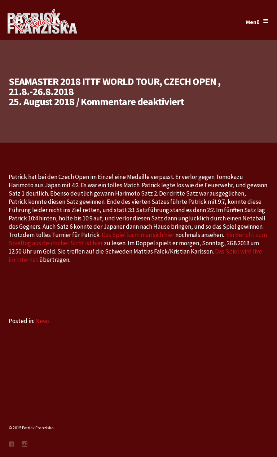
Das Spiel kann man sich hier (138, 235)
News (42, 321)
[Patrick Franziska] (43, 22)
